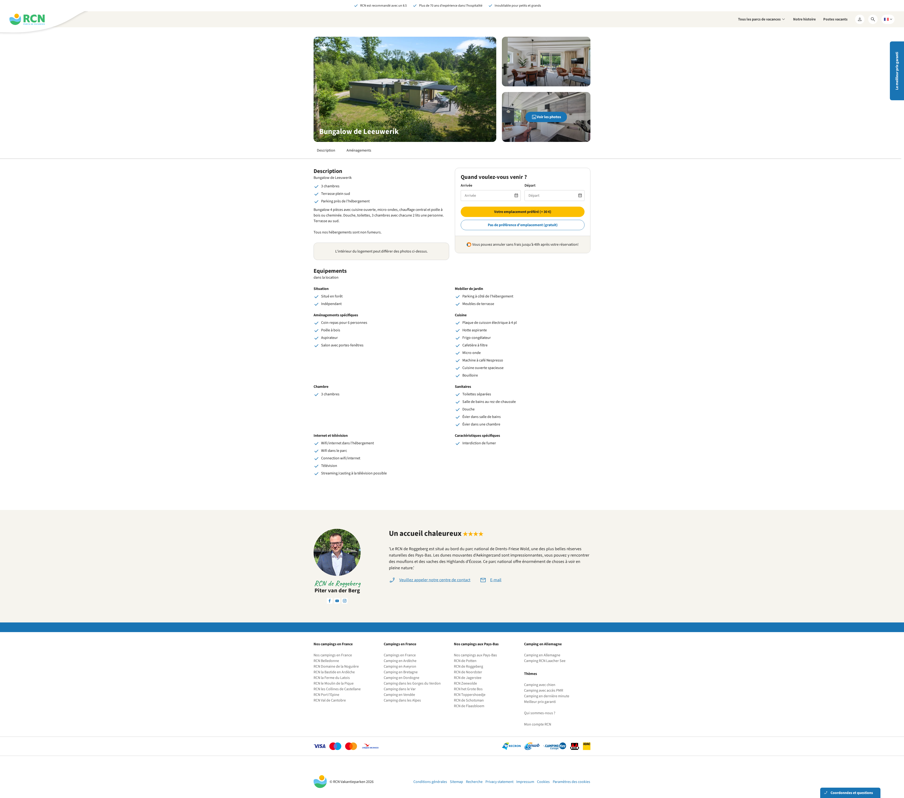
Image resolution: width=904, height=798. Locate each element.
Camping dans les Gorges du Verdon (412, 683)
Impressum (525, 781)
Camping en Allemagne (542, 655)
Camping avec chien (539, 684)
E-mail (495, 580)
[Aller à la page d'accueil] (27, 19)
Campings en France (400, 655)
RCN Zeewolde (465, 683)
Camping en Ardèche (400, 660)
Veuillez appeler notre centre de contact (434, 580)
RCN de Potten (465, 660)
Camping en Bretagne (401, 672)
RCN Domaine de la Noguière (336, 666)
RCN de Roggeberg (468, 666)
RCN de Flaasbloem (469, 706)
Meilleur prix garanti (540, 701)
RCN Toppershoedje (469, 694)
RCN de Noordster (468, 672)
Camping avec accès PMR (543, 690)
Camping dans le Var (400, 689)
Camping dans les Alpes (402, 700)
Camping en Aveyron (400, 666)
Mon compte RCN (537, 724)
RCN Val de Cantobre (330, 700)
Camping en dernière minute (546, 696)
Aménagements (359, 150)
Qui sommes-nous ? (539, 713)
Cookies (543, 781)
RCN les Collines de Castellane (337, 689)
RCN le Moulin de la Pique (334, 683)
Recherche (474, 781)
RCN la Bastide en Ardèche (334, 672)
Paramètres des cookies (571, 781)
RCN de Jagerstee (467, 677)
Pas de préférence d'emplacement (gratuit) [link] (523, 225)
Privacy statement (499, 781)
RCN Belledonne (326, 660)
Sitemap (456, 781)
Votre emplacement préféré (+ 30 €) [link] (522, 211)
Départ (530, 185)
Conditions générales (430, 781)
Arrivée (466, 185)
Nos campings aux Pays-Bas (475, 655)
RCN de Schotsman (469, 700)
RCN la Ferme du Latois (332, 677)
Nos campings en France (333, 655)
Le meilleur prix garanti (897, 71)
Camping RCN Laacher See (544, 660)
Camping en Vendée (399, 694)
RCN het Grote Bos (468, 689)
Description (326, 150)
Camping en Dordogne (401, 677)
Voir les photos (549, 117)
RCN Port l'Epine (326, 694)
